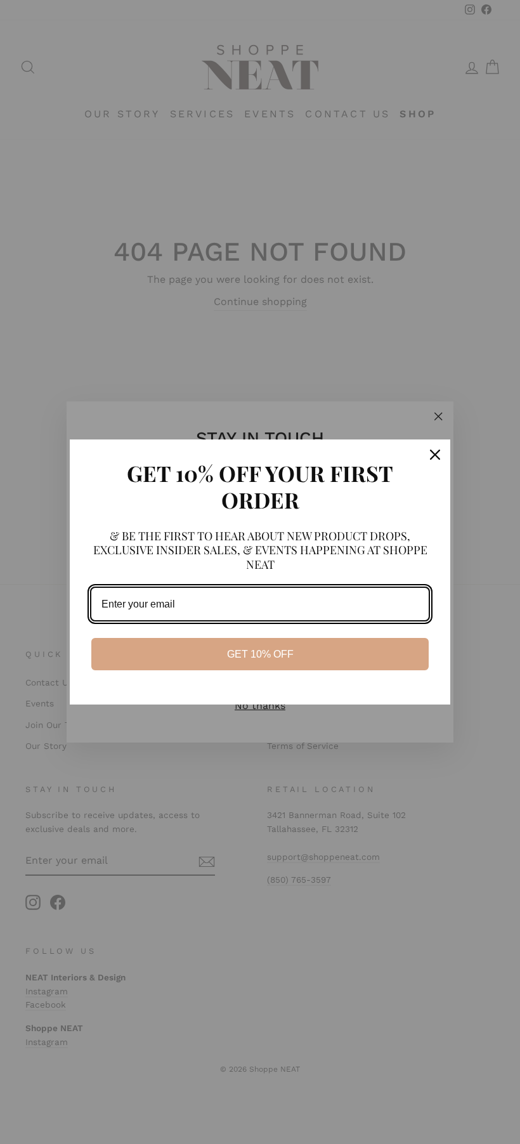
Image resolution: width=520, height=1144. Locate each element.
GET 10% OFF (260, 654)
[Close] (435, 454)
